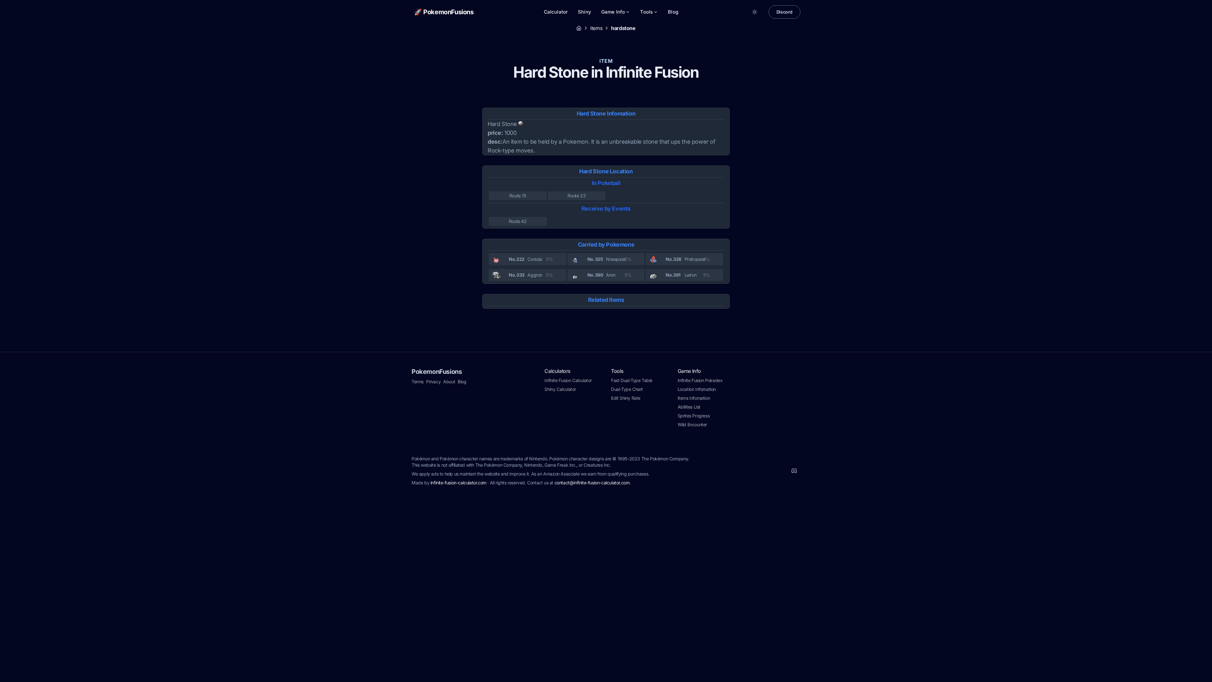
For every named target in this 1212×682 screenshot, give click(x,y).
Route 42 (518, 221)
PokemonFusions (437, 371)
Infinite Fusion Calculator (568, 380)
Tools (646, 12)
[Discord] (794, 470)
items (596, 28)
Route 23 (576, 195)
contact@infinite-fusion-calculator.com (592, 482)
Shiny (584, 12)
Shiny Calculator (560, 389)
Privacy (433, 381)
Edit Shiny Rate (625, 398)
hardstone (623, 28)
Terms (418, 381)
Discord (784, 12)
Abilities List (689, 407)
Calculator (556, 12)
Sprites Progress (694, 415)
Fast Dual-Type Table (631, 380)
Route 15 (517, 195)
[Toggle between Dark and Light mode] (754, 12)
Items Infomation (694, 398)
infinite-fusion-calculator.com (458, 482)
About (449, 381)
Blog (673, 12)
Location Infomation (697, 389)
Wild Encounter (692, 424)
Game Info (613, 12)
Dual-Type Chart (627, 389)
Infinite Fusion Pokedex (700, 380)
